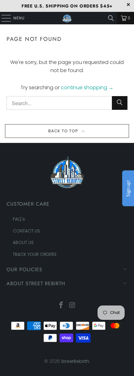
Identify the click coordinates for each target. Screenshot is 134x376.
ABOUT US (23, 242)
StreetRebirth (75, 361)
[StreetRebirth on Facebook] (61, 305)
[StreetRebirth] (67, 18)
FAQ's (19, 219)
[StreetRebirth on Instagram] (72, 305)
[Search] (111, 18)
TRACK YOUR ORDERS (34, 254)
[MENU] (3, 18)
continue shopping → (87, 87)
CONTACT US (26, 231)
